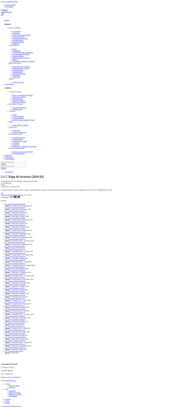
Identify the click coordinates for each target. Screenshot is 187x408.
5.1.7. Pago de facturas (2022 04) (15, 235)
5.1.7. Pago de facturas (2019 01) (15, 281)
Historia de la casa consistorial (21, 35)
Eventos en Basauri (18, 82)
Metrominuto (16, 75)
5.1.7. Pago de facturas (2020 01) (15, 267)
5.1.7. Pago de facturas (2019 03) (15, 274)
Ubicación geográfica (19, 74)
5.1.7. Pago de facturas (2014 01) (15, 347)
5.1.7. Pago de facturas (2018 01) (15, 291)
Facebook (8, 399)
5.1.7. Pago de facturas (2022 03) (15, 239)
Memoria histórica (18, 40)
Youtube (7, 403)
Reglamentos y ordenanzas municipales (24, 146)
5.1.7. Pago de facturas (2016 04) (15, 309)
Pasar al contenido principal (9, 1)
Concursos (15, 143)
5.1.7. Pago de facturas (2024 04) (15, 218)
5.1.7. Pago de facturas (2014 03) (15, 340)
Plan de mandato (17, 99)
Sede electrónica (10, 159)
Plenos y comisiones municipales (22, 95)
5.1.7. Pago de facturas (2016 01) (15, 319)
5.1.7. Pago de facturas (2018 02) (15, 288)
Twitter (7, 401)
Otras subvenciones (18, 153)
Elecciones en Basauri (19, 102)
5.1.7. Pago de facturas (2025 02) (15, 211)
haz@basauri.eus (11, 380)
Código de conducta (18, 100)
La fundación (16, 31)
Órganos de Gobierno (19, 97)
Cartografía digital (18, 118)
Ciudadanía (8, 155)
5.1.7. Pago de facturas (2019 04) (15, 270)
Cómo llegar (16, 77)
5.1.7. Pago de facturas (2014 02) (15, 344)
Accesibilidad (9, 6)
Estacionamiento (17, 72)
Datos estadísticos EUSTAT (21, 58)
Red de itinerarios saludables (21, 67)
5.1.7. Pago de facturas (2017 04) (15, 295)
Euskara (9, 12)
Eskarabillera (16, 51)
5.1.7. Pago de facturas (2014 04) (15, 337)
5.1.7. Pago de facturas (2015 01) (15, 333)
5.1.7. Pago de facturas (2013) (14, 351)
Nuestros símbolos (18, 56)
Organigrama (16, 130)
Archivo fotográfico (18, 37)
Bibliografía (16, 44)
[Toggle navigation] (1, 17)
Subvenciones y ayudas (19, 141)
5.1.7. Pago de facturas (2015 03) (15, 326)
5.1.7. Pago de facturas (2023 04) (15, 228)
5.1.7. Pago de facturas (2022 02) (15, 242)
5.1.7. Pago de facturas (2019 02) (15, 277)
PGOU (14, 115)
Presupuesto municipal (19, 107)
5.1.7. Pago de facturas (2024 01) (15, 225)
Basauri (7, 20)
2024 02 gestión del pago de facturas (12, 195)
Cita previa (12, 387)
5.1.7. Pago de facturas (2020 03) (15, 260)
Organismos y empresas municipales (23, 61)
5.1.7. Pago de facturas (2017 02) (15, 302)
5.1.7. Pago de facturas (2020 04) (15, 256)
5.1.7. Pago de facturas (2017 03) (15, 298)
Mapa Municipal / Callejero (20, 68)
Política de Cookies (14, 393)
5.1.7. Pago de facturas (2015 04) (15, 323)
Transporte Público (18, 70)
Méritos (14, 59)
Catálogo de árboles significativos (22, 52)
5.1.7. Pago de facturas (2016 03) (15, 312)
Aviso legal (12, 391)
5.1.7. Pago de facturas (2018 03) (15, 284)
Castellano (4, 10)
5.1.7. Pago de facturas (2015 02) (15, 330)
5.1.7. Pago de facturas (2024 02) (15, 221)
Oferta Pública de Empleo (20, 125)
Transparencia (9, 157)
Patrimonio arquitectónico (20, 38)
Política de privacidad (15, 394)
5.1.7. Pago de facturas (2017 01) (15, 305)
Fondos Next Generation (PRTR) (22, 152)
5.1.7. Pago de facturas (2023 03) (15, 232)
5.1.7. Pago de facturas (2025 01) (15, 214)
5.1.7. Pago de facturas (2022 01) (15, 246)
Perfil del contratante (18, 138)
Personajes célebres (18, 42)
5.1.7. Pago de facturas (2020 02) (15, 263)
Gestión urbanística (18, 116)
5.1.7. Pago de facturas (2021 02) (15, 253)
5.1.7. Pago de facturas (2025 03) (15, 207)
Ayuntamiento (9, 84)
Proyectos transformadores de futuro (23, 120)
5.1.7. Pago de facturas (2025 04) (15, 204)
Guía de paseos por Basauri (20, 54)
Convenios (15, 145)
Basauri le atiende (10, 5)
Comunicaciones (17, 139)
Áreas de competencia (19, 132)
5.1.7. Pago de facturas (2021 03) (15, 249)
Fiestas (14, 49)
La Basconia (16, 33)
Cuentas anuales (17, 109)
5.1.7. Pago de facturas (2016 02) (15, 316)
